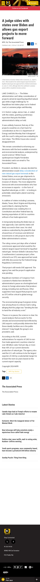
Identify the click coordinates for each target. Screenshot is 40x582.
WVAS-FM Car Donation (11, 550)
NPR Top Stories (14, 371)
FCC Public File (8, 555)
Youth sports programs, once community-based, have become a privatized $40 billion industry (19, 449)
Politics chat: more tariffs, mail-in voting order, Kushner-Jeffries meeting (19, 440)
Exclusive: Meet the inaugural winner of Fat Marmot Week (18, 422)
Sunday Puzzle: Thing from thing (14, 458)
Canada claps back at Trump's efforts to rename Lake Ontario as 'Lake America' (19, 413)
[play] (3, 579)
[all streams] (37, 579)
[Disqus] (20, 497)
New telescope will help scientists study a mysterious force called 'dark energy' (17, 431)
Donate (33, 3)
